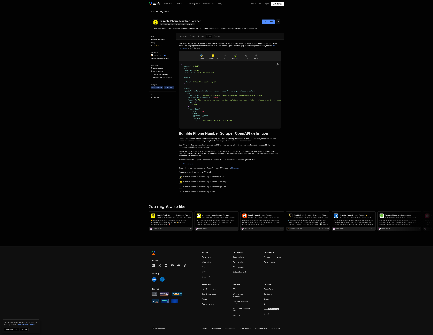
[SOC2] (162, 279)
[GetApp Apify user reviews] (154, 294)
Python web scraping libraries (241, 309)
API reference (238, 267)
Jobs (271, 309)
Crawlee (205, 277)
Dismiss (24, 329)
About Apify (268, 289)
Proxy (204, 267)
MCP (204, 272)
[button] (210, 252)
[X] (159, 265)
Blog (265, 304)
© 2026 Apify (276, 328)
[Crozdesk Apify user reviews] (174, 301)
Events (266, 299)
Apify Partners (269, 262)
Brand (266, 314)
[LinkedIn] (153, 265)
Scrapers (236, 316)
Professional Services (272, 257)
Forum (204, 299)
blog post (234, 168)
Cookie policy (246, 328)
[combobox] (278, 22)
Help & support (208, 289)
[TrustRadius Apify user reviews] (165, 301)
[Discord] (178, 265)
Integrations (207, 262)
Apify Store (206, 257)
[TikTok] (185, 265)
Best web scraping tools (240, 302)
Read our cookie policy (26, 325)
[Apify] (154, 3)
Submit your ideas (209, 294)
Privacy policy (231, 328)
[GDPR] (154, 279)
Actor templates (239, 262)
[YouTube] (172, 265)
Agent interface (208, 304)
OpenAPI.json (188, 164)
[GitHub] (166, 265)
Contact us (268, 294)
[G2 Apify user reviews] (155, 301)
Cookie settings (261, 328)
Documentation (239, 257)
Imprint (204, 328)
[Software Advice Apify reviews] (164, 294)
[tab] (183, 36)
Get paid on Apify (240, 272)
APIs (234, 289)
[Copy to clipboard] (277, 64)
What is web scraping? (238, 295)
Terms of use (216, 328)
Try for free (268, 22)
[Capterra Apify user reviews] (176, 294)
